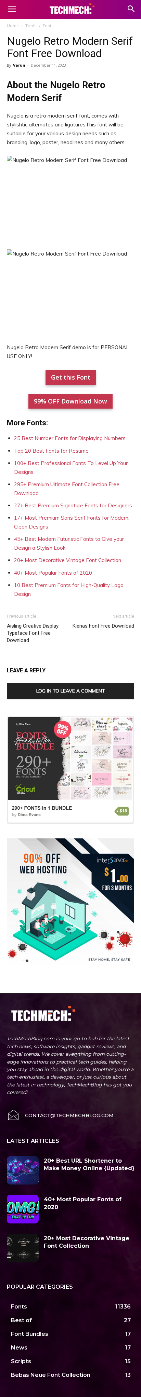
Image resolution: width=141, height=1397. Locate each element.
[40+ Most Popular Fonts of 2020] (23, 1209)
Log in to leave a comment (70, 691)
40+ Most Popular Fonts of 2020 (53, 573)
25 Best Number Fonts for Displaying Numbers (70, 438)
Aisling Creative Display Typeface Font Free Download (33, 633)
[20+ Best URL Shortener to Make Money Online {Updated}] (23, 1170)
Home (13, 26)
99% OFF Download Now (70, 401)
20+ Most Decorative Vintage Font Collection (67, 560)
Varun (19, 65)
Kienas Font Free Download (103, 626)
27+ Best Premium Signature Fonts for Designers (73, 505)
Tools (30, 26)
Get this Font (70, 377)
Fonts (48, 26)
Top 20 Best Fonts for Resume (51, 451)
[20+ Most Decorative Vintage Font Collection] (23, 1248)
